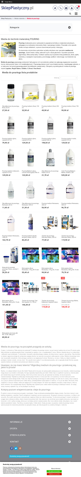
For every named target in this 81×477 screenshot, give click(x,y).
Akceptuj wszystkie (54, 471)
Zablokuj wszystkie (54, 474)
